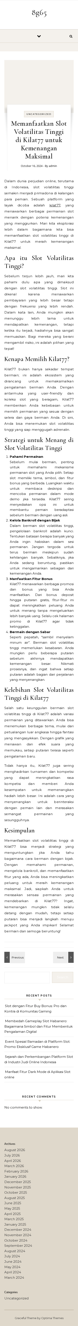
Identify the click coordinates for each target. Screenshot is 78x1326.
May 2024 (12, 1267)
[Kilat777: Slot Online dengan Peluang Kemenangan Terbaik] (64, 957)
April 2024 (12, 1272)
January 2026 (15, 1176)
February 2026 (16, 1171)
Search (62, 977)
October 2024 (15, 1240)
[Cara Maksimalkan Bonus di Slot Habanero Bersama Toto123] (14, 957)
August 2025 (14, 1198)
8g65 (39, 12)
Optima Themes (52, 1318)
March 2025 (14, 1219)
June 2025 (12, 1203)
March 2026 (14, 1166)
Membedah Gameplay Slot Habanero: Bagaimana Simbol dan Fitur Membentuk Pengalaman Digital (38, 1026)
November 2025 (17, 1187)
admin (53, 166)
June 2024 (12, 1261)
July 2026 (12, 1155)
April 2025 (12, 1214)
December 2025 (17, 1182)
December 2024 (17, 1230)
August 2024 (14, 1251)
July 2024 (12, 1256)
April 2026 (12, 1161)
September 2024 (18, 1246)
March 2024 (14, 1277)
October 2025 (15, 1192)
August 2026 (14, 1150)
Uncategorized (38, 114)
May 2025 (12, 1208)
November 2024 (17, 1235)
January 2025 (15, 1224)
